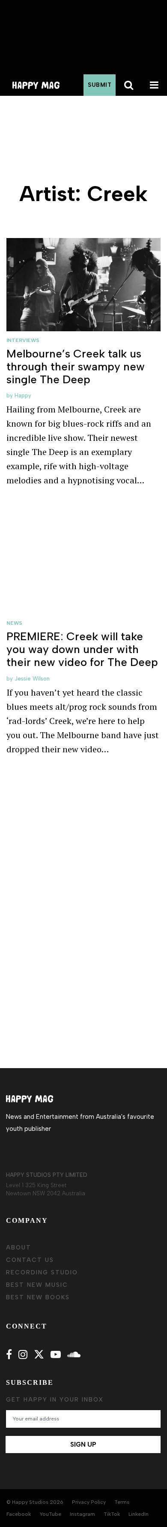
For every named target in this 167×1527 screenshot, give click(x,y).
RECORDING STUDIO (42, 1272)
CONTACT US (30, 1260)
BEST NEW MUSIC (37, 1285)
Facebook (18, 1514)
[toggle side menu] (154, 85)
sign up (83, 1444)
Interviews (22, 340)
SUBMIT (99, 85)
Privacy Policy (89, 1502)
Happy (23, 395)
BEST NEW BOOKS (38, 1297)
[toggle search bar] (128, 85)
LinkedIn (138, 1514)
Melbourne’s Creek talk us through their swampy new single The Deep (75, 366)
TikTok (112, 1514)
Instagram (82, 1514)
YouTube (50, 1514)
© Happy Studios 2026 (34, 1502)
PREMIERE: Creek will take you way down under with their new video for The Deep (82, 649)
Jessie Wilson (32, 678)
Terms (121, 1502)
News (14, 623)
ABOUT (18, 1247)
